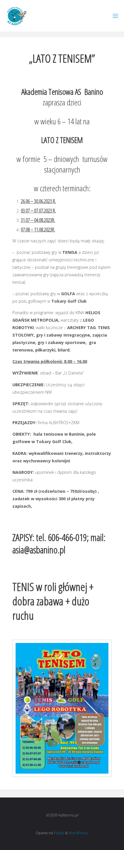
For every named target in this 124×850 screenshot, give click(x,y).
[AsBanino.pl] (15, 15)
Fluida (58, 832)
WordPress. (79, 832)
